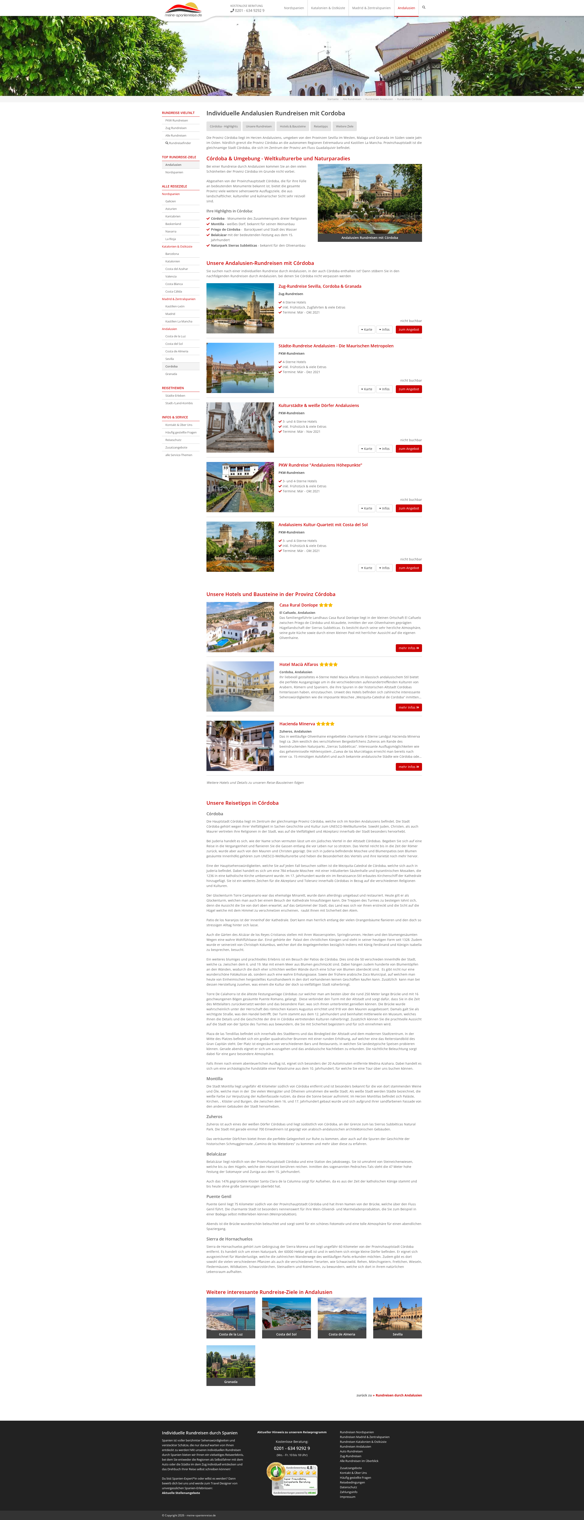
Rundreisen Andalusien (355, 1446)
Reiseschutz (173, 440)
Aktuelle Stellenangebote (181, 1493)
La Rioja (170, 239)
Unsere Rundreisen (259, 126)
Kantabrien (172, 216)
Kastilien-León (175, 306)
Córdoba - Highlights (224, 126)
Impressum (347, 1497)
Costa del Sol (174, 344)
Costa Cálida (173, 291)
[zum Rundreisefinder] (424, 7)
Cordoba (171, 366)
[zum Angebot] (240, 308)
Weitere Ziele (344, 126)
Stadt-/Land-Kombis (179, 403)
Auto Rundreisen (351, 1451)
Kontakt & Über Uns (178, 425)
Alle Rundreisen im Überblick (359, 1461)
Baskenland (173, 224)
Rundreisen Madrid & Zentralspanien (365, 1437)
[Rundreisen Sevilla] (397, 1314)
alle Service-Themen (178, 455)
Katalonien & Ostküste (328, 8)
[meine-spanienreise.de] (183, 9)
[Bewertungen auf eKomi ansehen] (292, 1478)
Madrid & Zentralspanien (371, 8)
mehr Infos (407, 648)
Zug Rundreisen (176, 128)
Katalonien (172, 261)
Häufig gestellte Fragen (181, 432)
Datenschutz (348, 1487)
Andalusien (406, 8)
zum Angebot (409, 329)
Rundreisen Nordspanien (357, 1432)
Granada (171, 374)
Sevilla (169, 359)
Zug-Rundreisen (350, 1456)
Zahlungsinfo (348, 1492)
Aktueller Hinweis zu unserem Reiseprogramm (292, 1432)
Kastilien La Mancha (178, 321)
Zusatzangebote (176, 447)
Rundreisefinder (179, 143)
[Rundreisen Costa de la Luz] (230, 1314)
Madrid (170, 314)
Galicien (170, 201)
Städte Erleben (175, 395)
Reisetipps (321, 126)
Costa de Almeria (176, 351)
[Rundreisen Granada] (230, 1361)
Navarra (170, 231)
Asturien (171, 209)
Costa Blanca (174, 284)
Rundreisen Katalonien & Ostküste (363, 1442)
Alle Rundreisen (175, 135)
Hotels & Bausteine (293, 126)
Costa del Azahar (176, 269)
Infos (385, 329)
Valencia (171, 276)
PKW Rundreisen (176, 120)
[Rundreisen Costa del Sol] (286, 1314)
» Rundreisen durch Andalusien (397, 1395)
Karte (367, 329)
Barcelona (172, 254)
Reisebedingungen (352, 1482)
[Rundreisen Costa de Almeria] (342, 1314)
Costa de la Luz (175, 336)
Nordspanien (294, 8)
